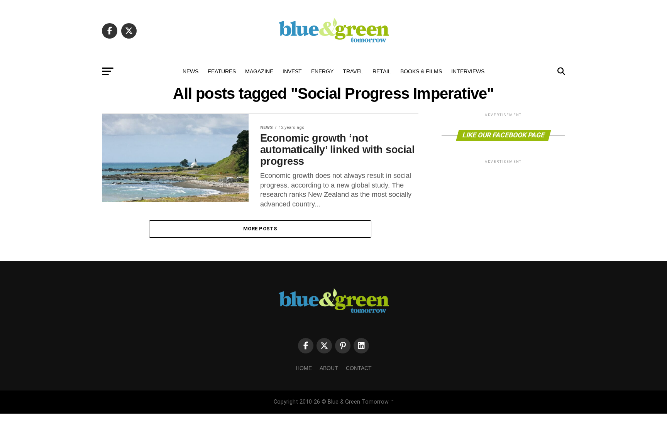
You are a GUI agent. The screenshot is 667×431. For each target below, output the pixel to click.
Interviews (467, 71)
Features (222, 71)
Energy (322, 71)
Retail (381, 71)
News (190, 71)
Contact (359, 368)
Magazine (259, 71)
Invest (292, 71)
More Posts (260, 229)
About (329, 368)
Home (304, 368)
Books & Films (421, 71)
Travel (353, 71)
